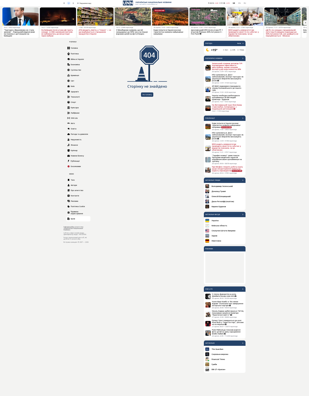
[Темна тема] (73, 3)
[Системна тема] (68, 3)
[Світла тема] (64, 3)
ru (245, 3)
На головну (147, 94)
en (239, 3)
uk (234, 3)
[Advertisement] (224, 268)
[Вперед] (305, 22)
